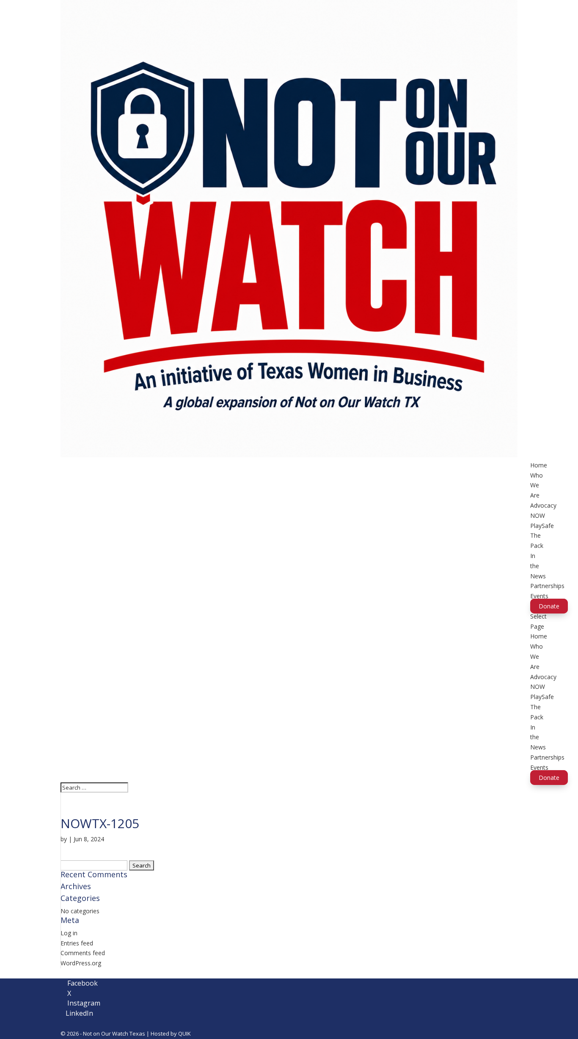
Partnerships (547, 586)
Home (538, 465)
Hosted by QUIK (171, 1033)
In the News (538, 566)
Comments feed (83, 953)
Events (539, 596)
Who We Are (536, 485)
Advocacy (543, 505)
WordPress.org (81, 963)
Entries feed (77, 943)
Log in (69, 933)
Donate (549, 606)
